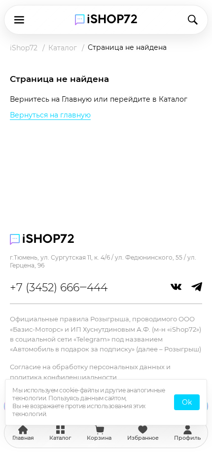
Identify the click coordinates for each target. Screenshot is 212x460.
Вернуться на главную (50, 115)
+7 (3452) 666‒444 (58, 287)
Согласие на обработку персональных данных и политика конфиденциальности (90, 372)
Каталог (62, 47)
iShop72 (23, 47)
